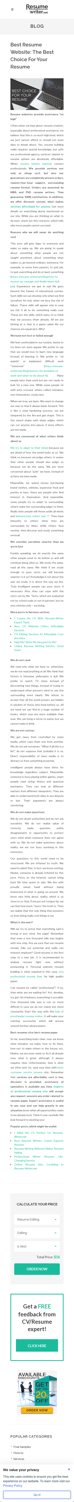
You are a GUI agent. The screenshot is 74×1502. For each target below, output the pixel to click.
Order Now (37, 1269)
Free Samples (22, 1446)
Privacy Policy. (13, 1485)
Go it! (37, 1495)
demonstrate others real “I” (32, 516)
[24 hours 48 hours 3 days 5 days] (37, 1246)
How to (18, 1452)
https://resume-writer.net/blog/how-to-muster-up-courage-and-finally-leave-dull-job (35, 281)
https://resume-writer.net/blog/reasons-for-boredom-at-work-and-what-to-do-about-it (37, 370)
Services (18, 1458)
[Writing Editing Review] (37, 1233)
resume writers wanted (35, 163)
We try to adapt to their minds (29, 447)
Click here (37, 1346)
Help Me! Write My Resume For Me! (35, 642)
